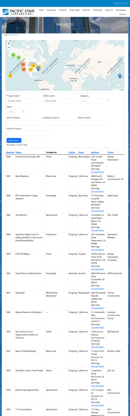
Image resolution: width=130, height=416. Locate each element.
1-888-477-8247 (120, 3)
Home (6, 35)
